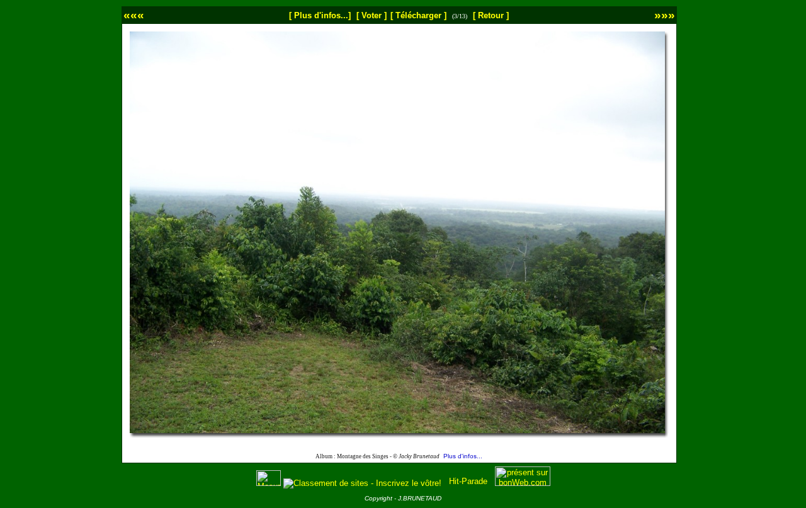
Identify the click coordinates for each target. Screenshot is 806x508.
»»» (664, 14)
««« (133, 14)
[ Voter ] (371, 15)
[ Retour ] (491, 15)
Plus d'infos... (462, 456)
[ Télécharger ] (418, 15)
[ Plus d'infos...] (320, 15)
